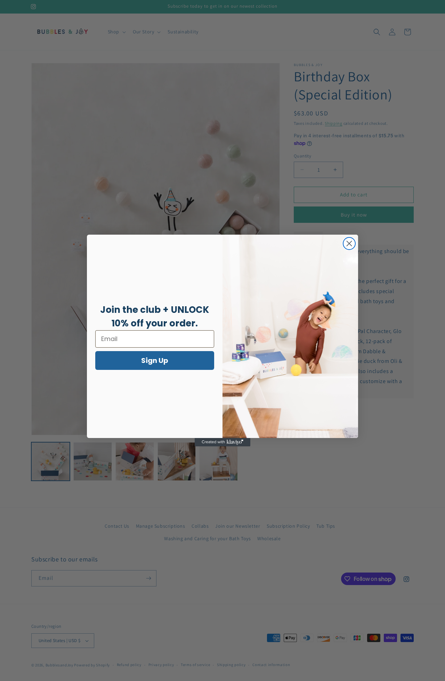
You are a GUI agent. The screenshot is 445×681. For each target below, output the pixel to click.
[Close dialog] (349, 243)
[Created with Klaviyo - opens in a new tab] (222, 442)
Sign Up (154, 360)
